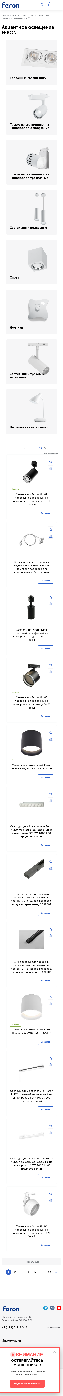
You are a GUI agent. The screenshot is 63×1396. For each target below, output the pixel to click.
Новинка (15, 489)
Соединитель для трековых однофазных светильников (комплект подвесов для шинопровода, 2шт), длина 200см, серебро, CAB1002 (31, 568)
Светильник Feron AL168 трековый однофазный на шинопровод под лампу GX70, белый (31, 1231)
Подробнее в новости (27, 1383)
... (42, 1272)
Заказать (45, 513)
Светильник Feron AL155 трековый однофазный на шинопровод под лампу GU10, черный (31, 634)
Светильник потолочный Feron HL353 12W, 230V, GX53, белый (31, 1031)
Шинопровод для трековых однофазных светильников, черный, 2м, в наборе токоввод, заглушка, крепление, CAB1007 (31, 899)
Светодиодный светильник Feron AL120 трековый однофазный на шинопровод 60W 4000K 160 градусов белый (31, 1163)
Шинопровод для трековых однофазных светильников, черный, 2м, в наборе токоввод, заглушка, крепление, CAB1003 (31, 967)
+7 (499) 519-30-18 (15, 1327)
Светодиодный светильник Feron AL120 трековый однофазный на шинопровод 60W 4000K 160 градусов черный (31, 1096)
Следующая (56, 1272)
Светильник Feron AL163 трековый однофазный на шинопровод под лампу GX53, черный (31, 702)
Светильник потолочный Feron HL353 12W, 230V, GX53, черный (31, 767)
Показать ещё (31, 1261)
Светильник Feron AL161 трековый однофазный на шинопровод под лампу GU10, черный (31, 499)
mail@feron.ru (54, 1327)
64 (49, 1272)
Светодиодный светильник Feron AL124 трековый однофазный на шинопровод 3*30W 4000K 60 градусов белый (31, 831)
